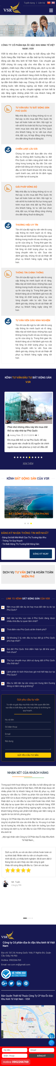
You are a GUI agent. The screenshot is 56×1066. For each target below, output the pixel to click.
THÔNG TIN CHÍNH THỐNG (30, 272)
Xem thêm (28, 463)
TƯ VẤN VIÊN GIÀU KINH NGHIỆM (33, 320)
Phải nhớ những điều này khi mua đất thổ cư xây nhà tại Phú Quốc (27, 429)
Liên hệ (41, 3)
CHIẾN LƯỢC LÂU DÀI (26, 149)
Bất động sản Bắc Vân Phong (29, 513)
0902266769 (15, 960)
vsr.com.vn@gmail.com (18, 964)
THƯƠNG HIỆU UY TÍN (27, 224)
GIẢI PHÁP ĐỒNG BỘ (26, 187)
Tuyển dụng (29, 3)
